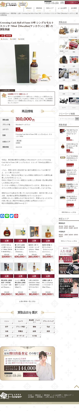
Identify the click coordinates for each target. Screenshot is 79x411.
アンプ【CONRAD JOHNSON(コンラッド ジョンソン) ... (72, 159)
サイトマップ (61, 397)
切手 (6, 327)
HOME (30, 395)
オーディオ (20, 336)
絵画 (34, 331)
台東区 (14, 39)
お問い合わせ (49, 397)
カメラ (20, 321)
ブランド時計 (20, 327)
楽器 (48, 331)
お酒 (2, 35)
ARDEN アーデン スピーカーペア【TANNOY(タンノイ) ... (71, 173)
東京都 (22, 39)
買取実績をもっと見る (69, 212)
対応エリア (50, 8)
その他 (34, 336)
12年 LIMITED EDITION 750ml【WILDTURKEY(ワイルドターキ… (34, 285)
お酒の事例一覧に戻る (27, 301)
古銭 (6, 331)
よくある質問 (62, 8)
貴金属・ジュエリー (34, 321)
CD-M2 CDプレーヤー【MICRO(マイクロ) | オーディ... (71, 199)
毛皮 (48, 327)
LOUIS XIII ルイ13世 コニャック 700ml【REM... (72, 146)
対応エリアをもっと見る (69, 241)
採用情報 (39, 397)
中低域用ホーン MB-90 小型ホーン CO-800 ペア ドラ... (72, 186)
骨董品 (20, 331)
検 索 (77, 118)
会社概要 (74, 8)
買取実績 (39, 8)
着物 (34, 327)
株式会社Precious (36, 403)
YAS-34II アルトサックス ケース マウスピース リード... (72, 132)
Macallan (5, 39)
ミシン (6, 321)
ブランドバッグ (48, 321)
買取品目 (29, 8)
